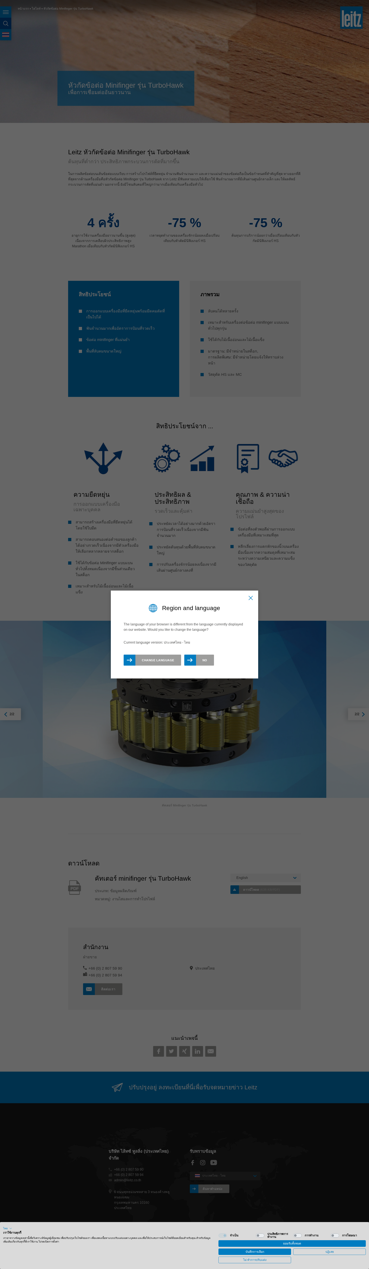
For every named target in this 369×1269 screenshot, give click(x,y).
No (204, 660)
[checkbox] (222, 1235)
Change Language (158, 660)
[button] (7, 1228)
